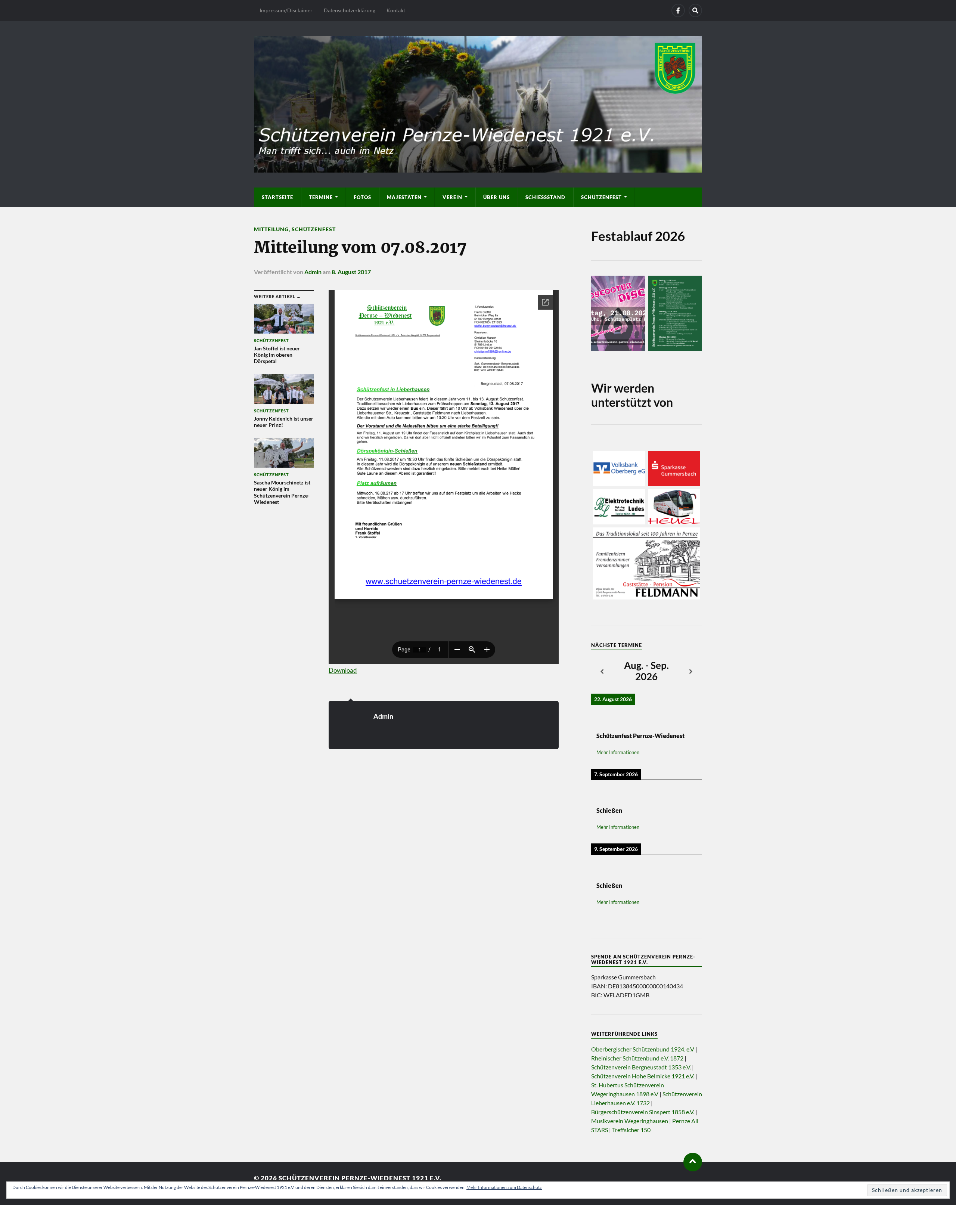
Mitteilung (271, 229)
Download (343, 670)
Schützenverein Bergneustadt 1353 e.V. (641, 1067)
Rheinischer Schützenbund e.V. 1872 (637, 1058)
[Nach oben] (692, 1162)
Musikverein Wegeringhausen (629, 1120)
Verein (452, 197)
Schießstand (545, 197)
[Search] (695, 10)
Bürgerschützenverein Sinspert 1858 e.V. (642, 1111)
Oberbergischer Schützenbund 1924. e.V (642, 1049)
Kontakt (396, 10)
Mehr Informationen (617, 752)
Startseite (277, 197)
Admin (313, 271)
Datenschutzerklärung (349, 10)
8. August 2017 (351, 271)
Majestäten (404, 197)
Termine (321, 197)
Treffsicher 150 (631, 1129)
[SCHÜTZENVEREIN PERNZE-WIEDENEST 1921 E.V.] (478, 103)
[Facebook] (678, 10)
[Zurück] (602, 672)
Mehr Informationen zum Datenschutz (504, 1187)
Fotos (362, 197)
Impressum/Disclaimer (286, 10)
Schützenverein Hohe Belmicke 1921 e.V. (642, 1075)
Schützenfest (601, 197)
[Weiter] (691, 672)
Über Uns (496, 197)
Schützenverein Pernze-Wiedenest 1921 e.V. (360, 1178)
